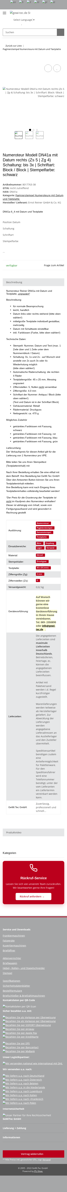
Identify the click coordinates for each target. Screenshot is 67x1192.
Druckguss (41, 561)
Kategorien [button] (9, 853)
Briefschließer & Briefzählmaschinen (24, 995)
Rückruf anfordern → (32, 896)
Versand (50, 548)
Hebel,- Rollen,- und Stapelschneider (24, 968)
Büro (39, 543)
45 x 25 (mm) (43, 567)
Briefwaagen (10, 963)
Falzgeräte (9, 940)
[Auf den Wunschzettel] (57, 68)
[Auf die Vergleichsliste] (48, 68)
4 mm (39, 574)
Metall (40, 555)
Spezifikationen (11, 980)
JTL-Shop (38, 1171)
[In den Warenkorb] (5, 60)
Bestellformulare (12, 990)
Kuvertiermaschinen (14, 945)
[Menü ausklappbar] (4, 11)
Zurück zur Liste (13, 45)
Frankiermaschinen (14, 935)
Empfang (50, 543)
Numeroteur (43, 523)
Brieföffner (9, 950)
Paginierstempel (44, 528)
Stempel (7, 973)
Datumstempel (44, 532)
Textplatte (42, 537)
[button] (16, 23)
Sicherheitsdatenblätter (16, 985)
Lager (39, 548)
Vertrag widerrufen (32, 1154)
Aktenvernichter (12, 958)
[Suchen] (60, 32)
